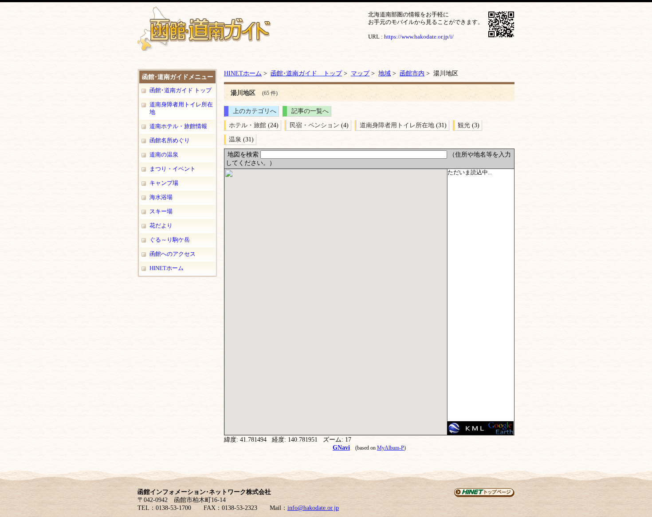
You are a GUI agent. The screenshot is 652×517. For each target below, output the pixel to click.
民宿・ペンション (314, 125)
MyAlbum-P (390, 447)
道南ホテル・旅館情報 (178, 126)
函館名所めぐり (169, 140)
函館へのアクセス (172, 254)
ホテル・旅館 (247, 125)
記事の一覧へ (310, 110)
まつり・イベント (172, 168)
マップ (360, 73)
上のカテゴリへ (254, 110)
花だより (161, 225)
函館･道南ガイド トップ (180, 90)
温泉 (235, 139)
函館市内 (412, 73)
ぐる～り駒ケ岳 (169, 239)
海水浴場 (161, 197)
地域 (384, 73)
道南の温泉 (163, 154)
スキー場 (161, 211)
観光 (464, 125)
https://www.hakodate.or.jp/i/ (419, 36)
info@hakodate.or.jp (313, 508)
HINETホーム (166, 268)
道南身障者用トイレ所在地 (181, 108)
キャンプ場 (163, 183)
